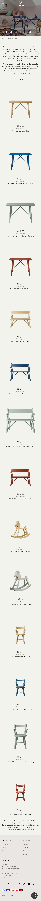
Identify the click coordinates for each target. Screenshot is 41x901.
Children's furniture (12, 38)
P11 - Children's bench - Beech (20, 341)
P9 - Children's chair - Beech (20, 657)
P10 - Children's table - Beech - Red (20, 289)
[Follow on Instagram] (19, 884)
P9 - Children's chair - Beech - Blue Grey (20, 762)
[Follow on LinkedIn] (33, 884)
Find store (25, 844)
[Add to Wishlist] (23, 126)
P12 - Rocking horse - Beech (20, 551)
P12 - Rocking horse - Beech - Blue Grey (20, 604)
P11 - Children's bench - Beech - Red (20, 499)
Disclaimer (25, 854)
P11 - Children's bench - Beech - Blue (20, 394)
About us (25, 847)
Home (3, 38)
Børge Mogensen (20, 128)
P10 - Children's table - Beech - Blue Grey (20, 236)
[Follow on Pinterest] (24, 884)
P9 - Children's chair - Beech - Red (20, 814)
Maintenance (26, 851)
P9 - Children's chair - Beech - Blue (20, 709)
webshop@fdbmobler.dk (9, 873)
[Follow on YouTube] (28, 884)
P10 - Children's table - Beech (20, 131)
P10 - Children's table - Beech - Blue (20, 183)
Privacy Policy (6, 851)
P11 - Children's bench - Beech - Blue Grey (20, 446)
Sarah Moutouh (20, 549)
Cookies (4, 847)
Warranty (5, 844)
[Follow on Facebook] (14, 884)
